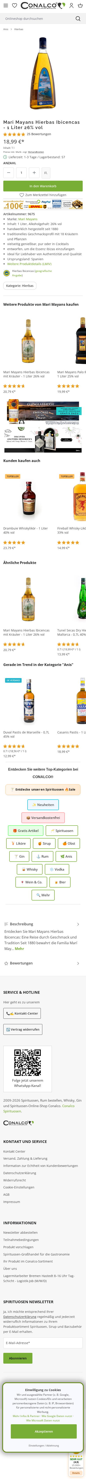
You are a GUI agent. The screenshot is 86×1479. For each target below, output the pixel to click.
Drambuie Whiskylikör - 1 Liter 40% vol (25, 530)
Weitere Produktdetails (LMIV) (29, 264)
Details (76, 1473)
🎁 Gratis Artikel (26, 830)
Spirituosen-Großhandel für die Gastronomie (36, 1254)
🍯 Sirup (44, 843)
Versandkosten (36, 151)
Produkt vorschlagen (18, 1247)
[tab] (41, 936)
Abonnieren (18, 1358)
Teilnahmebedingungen (21, 1240)
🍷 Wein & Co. (31, 882)
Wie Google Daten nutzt (57, 1416)
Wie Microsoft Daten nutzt (43, 1420)
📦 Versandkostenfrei (43, 817)
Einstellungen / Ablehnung (44, 1445)
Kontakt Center (14, 1151)
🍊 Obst (69, 843)
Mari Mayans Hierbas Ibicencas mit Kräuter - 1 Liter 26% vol (26, 374)
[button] (76, 1457)
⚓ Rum (42, 856)
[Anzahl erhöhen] (34, 172)
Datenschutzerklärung (19, 1173)
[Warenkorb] (80, 5)
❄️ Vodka (57, 869)
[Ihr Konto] (71, 5)
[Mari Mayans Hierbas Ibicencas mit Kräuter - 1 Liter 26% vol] (28, 340)
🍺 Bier (60, 882)
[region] (43, 73)
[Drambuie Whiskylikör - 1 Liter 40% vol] (28, 496)
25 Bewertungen (39, 134)
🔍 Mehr (43, 895)
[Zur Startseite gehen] (43, 5)
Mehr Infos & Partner (26, 1416)
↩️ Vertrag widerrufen (22, 1029)
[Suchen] (78, 18)
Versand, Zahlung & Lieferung (25, 1158)
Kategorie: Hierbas (20, 286)
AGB (6, 1194)
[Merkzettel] (14, 5)
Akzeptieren (44, 1431)
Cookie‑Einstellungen (18, 1187)
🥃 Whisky (30, 869)
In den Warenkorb (43, 186)
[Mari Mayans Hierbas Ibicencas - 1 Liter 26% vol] (42, 73)
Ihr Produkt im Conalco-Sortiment (28, 1261)
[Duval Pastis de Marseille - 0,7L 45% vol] (28, 700)
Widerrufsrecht (14, 1180)
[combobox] (35, 18)
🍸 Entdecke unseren (42, 789)
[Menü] (5, 5)
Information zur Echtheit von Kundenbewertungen (40, 1166)
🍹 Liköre (18, 843)
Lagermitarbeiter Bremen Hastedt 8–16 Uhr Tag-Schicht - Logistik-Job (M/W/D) (39, 1278)
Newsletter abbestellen (20, 1232)
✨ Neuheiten (43, 804)
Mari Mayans (27, 219)
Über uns (10, 1268)
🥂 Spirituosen (61, 830)
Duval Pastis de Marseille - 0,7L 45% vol (26, 734)
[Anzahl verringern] (8, 172)
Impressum (11, 1202)
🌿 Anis (66, 856)
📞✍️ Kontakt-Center (22, 1013)
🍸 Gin (19, 856)
